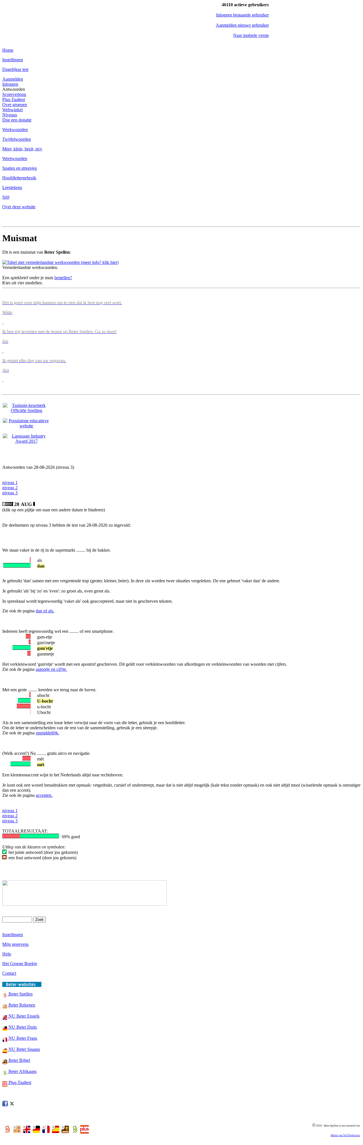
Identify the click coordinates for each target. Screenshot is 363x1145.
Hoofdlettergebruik (19, 177)
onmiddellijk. (47, 732)
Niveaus (9, 114)
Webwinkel (12, 109)
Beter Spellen (20, 993)
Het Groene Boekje (19, 963)
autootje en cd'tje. (51, 669)
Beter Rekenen (21, 1005)
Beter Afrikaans (22, 1071)
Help (6, 953)
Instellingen (12, 59)
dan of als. (45, 610)
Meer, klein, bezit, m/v (22, 148)
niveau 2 (10, 487)
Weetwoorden (14, 158)
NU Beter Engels (23, 1016)
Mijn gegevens (15, 944)
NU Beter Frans (22, 1038)
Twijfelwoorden (16, 139)
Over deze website (18, 206)
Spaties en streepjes (19, 168)
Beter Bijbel (18, 1060)
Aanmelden (12, 79)
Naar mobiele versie (251, 35)
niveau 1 (10, 482)
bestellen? (63, 277)
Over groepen (14, 104)
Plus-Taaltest (13, 99)
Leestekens (12, 187)
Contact (9, 973)
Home (7, 50)
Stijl (5, 197)
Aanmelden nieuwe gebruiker (242, 25)
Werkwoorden (15, 129)
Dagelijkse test (15, 69)
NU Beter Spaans (23, 1049)
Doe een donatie (16, 119)
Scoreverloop (14, 94)
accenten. (44, 795)
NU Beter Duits (22, 1027)
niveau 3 (10, 492)
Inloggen (10, 84)
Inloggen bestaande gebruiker (242, 14)
